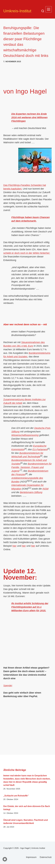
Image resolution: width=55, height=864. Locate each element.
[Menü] (48, 9)
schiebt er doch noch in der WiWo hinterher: (26, 253)
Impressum (31, 857)
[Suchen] (42, 11)
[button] (5, 859)
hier (14, 546)
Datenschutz (46, 857)
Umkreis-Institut (17, 11)
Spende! (7, 685)
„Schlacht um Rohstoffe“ (16, 796)
